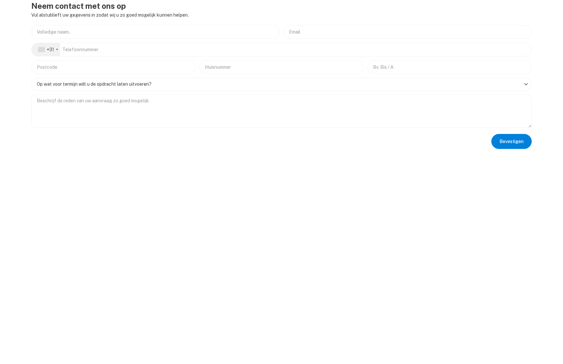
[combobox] (46, 49)
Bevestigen (511, 141)
